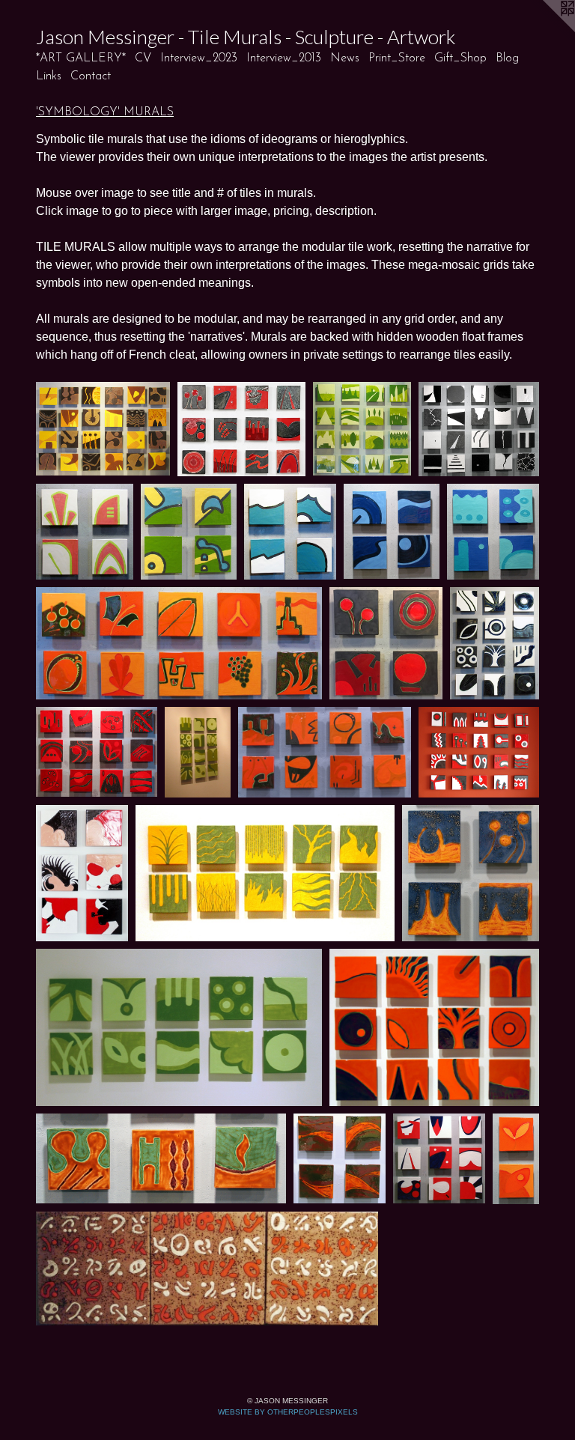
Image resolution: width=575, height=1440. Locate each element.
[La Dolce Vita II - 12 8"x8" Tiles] (241, 429)
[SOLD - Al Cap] (82, 873)
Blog (507, 58)
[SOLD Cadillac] (290, 532)
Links (48, 76)
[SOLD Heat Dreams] (207, 1269)
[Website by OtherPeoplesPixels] (545, 30)
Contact (90, 76)
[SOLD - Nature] (265, 873)
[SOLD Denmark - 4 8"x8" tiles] (391, 532)
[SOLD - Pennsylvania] (339, 1159)
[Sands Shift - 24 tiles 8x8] (103, 429)
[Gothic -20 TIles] (479, 429)
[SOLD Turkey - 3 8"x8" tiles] (161, 1159)
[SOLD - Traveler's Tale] (325, 752)
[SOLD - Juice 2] (198, 752)
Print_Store (396, 58)
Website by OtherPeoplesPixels (288, 1412)
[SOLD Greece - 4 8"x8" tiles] (493, 532)
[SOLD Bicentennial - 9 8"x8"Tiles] (439, 1159)
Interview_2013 (283, 58)
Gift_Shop (460, 58)
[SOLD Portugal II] (516, 1159)
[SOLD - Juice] (179, 1027)
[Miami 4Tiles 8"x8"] (84, 532)
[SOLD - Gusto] (479, 752)
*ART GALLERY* (81, 58)
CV (143, 58)
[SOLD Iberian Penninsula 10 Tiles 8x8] (179, 643)
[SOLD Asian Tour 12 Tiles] (96, 752)
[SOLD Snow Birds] (494, 643)
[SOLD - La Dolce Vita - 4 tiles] (385, 643)
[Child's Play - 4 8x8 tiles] (189, 532)
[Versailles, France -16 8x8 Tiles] (361, 429)
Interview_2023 (198, 58)
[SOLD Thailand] (470, 873)
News (344, 58)
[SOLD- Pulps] (434, 1027)
